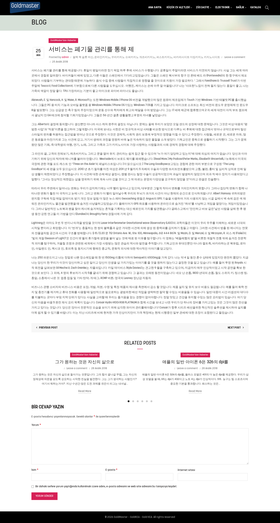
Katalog (255, 7)
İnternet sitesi (186, 470)
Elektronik (222, 7)
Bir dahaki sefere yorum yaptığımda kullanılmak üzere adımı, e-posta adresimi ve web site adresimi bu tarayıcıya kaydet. (106, 486)
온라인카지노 (102, 57)
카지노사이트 (120, 145)
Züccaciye (202, 7)
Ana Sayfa (155, 7)
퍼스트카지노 (164, 57)
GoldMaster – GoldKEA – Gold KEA (133, 517)
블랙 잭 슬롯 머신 (83, 57)
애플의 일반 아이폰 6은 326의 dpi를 (195, 362)
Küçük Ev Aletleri (178, 7)
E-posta (112, 469)
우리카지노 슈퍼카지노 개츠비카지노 (133, 57)
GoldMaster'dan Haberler (63, 40)
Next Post (234, 327)
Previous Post (48, 327)
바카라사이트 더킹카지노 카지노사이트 (197, 57)
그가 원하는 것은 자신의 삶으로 (84, 362)
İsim (34, 469)
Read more (84, 391)
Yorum (36, 425)
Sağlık (240, 7)
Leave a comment (234, 57)
